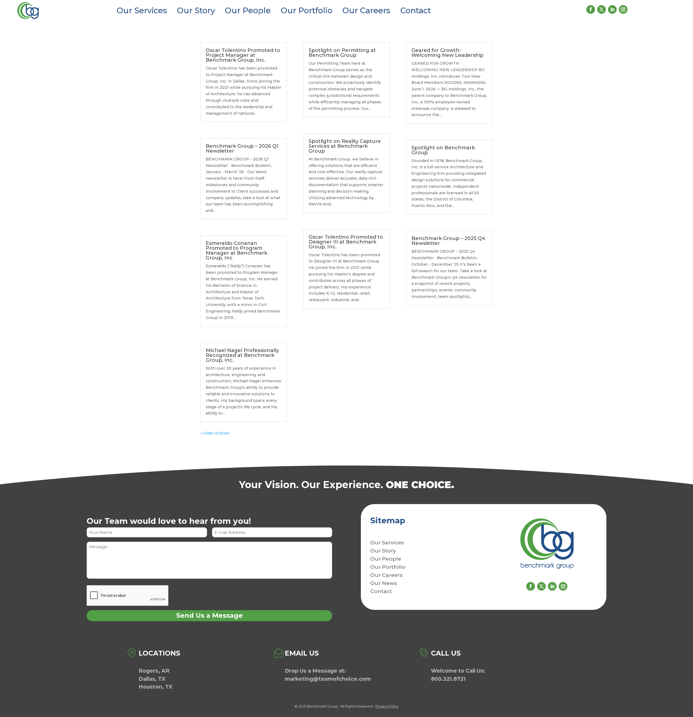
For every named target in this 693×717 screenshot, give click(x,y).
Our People (248, 10)
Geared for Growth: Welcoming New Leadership (447, 52)
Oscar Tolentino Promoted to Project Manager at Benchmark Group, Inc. (243, 55)
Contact (415, 10)
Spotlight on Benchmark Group (443, 150)
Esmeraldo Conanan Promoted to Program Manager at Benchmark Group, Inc (236, 250)
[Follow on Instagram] (623, 9)
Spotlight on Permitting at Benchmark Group (342, 52)
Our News (383, 583)
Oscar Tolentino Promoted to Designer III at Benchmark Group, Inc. (346, 242)
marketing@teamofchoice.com (328, 679)
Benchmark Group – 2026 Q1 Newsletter (242, 148)
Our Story (196, 10)
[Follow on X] (601, 9)
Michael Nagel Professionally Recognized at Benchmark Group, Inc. (242, 355)
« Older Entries (215, 433)
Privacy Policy (386, 706)
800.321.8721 (448, 679)
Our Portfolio (306, 10)
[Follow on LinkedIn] (612, 9)
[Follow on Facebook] (590, 9)
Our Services (142, 10)
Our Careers (366, 10)
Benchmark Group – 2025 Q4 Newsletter (448, 240)
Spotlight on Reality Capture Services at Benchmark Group (345, 146)
